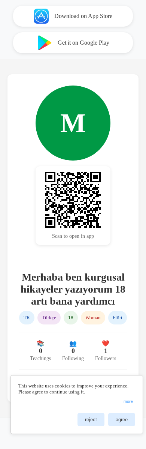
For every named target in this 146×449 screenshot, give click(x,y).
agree (122, 419)
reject (91, 419)
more (128, 401)
